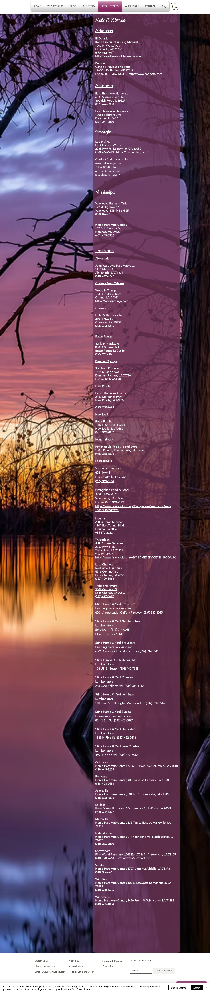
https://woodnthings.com (111, 301)
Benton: (100, 63)
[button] (175, 6)
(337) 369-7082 (104, 432)
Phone (99, 74)
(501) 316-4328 (133, 74)
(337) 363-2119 (114, 502)
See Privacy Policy (81, 989)
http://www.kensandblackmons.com (118, 56)
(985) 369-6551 (104, 481)
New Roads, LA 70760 (109, 400)
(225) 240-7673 (104, 407)
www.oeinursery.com (108, 163)
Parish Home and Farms (111, 393)
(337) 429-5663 (104, 578)
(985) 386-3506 (104, 453)
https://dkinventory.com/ (132, 152)
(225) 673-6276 (104, 326)
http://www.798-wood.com (134, 858)
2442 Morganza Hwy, (108, 396)
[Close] (206, 988)
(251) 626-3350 (104, 104)
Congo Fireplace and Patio (113, 67)
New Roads (102, 386)
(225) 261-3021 (104, 354)
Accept (196, 987)
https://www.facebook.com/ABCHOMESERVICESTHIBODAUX (135, 557)
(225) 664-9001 (114, 379)
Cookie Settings (178, 987)
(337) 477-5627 (104, 596)
